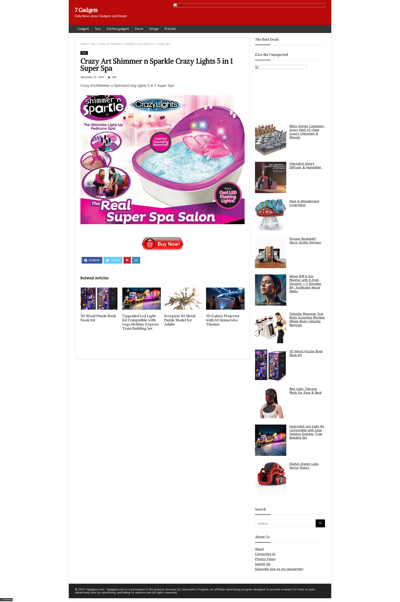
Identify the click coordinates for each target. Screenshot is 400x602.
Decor (139, 29)
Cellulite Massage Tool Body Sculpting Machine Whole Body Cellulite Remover (307, 319)
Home (83, 44)
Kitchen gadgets (118, 29)
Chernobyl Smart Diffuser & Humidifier (305, 165)
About (259, 549)
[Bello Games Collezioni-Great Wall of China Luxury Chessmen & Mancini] (270, 140)
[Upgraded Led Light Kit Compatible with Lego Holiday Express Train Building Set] (270, 440)
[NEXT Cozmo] (396, 591)
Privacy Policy (265, 559)
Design (154, 29)
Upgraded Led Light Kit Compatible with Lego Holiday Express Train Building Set (140, 322)
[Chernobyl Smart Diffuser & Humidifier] (270, 177)
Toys (98, 29)
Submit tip (262, 564)
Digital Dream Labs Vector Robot (304, 466)
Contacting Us (265, 554)
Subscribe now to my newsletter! (279, 569)
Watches (170, 29)
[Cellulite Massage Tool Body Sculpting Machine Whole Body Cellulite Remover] (270, 327)
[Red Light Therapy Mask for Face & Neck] (270, 402)
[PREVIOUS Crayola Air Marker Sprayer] (4, 591)
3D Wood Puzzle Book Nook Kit (98, 318)
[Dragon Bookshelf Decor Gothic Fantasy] (270, 252)
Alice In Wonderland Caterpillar (304, 203)
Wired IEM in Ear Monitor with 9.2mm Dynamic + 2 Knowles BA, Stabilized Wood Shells (305, 283)
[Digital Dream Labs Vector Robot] (270, 477)
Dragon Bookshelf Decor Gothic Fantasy (305, 240)
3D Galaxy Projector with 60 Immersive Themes (223, 320)
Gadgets (83, 29)
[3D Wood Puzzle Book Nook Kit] (270, 365)
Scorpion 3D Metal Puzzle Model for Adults (179, 320)
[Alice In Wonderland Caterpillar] (270, 215)
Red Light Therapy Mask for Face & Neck (305, 391)
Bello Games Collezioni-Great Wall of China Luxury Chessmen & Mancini (307, 131)
